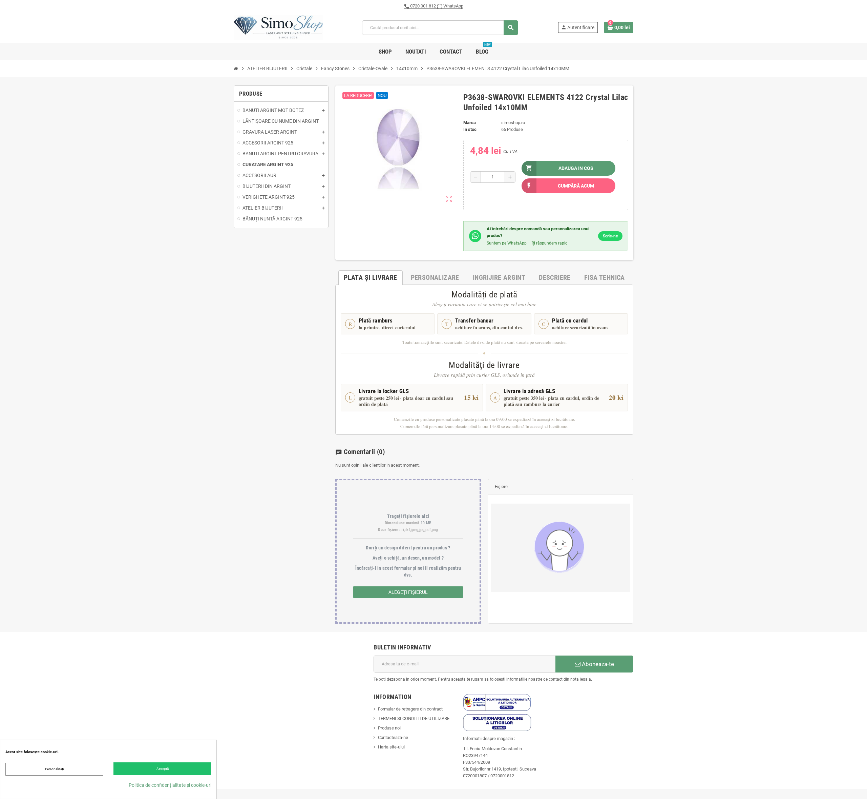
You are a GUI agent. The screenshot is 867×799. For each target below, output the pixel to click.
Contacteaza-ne (393, 737)
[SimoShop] (278, 27)
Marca (469, 122)
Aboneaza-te (597, 664)
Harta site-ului (391, 746)
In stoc (470, 129)
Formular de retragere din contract (410, 709)
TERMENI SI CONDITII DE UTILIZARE (413, 718)
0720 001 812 (423, 5)
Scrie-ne (610, 236)
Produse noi (389, 727)
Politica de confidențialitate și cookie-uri (170, 785)
